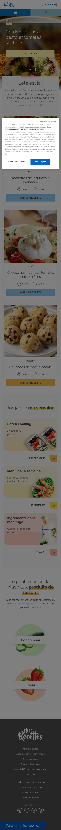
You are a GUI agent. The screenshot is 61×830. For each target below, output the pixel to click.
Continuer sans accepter (48, 121)
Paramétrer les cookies (17, 162)
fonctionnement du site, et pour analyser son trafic (24, 130)
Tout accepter (40, 162)
